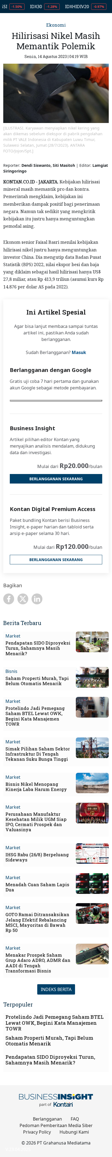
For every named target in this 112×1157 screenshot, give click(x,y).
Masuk (79, 352)
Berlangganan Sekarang (56, 478)
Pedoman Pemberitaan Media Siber (56, 1125)
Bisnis (11, 671)
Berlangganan (47, 1119)
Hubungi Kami (74, 1132)
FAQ (75, 1119)
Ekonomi (56, 25)
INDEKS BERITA (56, 989)
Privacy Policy (37, 1132)
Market (12, 636)
